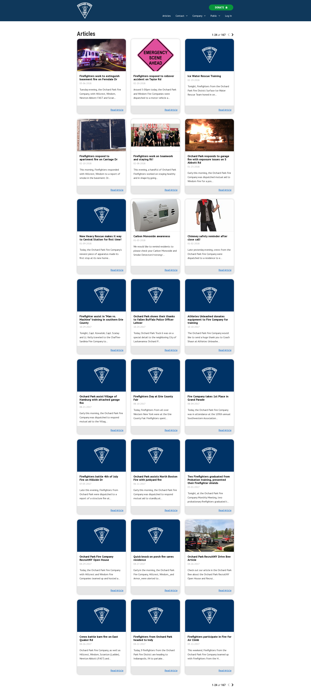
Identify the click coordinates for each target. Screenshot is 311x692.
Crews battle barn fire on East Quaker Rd (99, 638)
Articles (166, 15)
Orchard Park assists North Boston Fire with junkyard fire (155, 478)
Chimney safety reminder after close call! (207, 238)
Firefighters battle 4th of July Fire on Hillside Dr (99, 478)
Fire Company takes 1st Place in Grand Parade (208, 398)
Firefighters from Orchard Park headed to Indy (152, 638)
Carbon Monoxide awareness (151, 236)
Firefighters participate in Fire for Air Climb (209, 638)
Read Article (116, 109)
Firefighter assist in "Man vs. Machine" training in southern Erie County (101, 319)
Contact (180, 15)
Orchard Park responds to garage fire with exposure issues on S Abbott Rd (208, 159)
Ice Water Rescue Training (204, 76)
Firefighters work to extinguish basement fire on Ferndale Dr (100, 77)
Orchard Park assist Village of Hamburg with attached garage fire (100, 400)
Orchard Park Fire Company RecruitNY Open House (96, 558)
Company (197, 15)
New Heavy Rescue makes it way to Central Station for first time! (100, 238)
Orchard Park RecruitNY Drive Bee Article (209, 558)
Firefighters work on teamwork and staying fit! (153, 158)
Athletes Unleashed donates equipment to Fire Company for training (208, 319)
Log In (228, 15)
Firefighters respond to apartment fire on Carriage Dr (98, 158)
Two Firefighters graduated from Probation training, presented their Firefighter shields (209, 480)
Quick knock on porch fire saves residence (153, 558)
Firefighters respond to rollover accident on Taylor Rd (153, 77)
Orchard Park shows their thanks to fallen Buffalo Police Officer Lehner (154, 319)
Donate (219, 7)
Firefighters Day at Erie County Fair (153, 398)
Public (213, 15)
